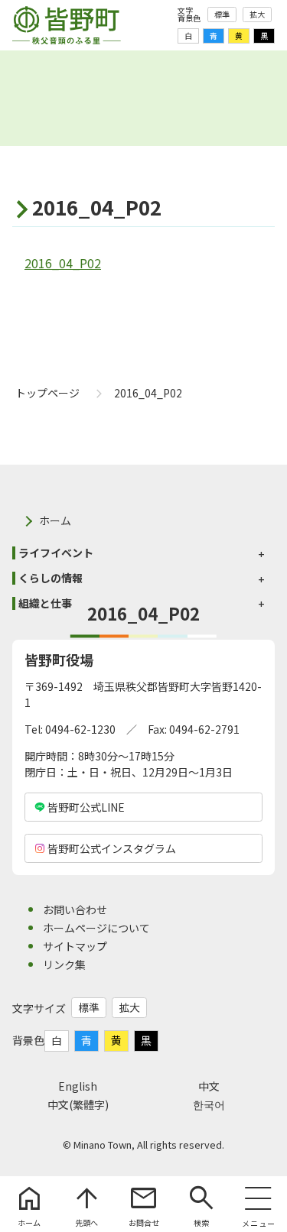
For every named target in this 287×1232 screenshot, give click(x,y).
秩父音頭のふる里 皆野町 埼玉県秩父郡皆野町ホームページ (66, 25)
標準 (222, 14)
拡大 (257, 14)
